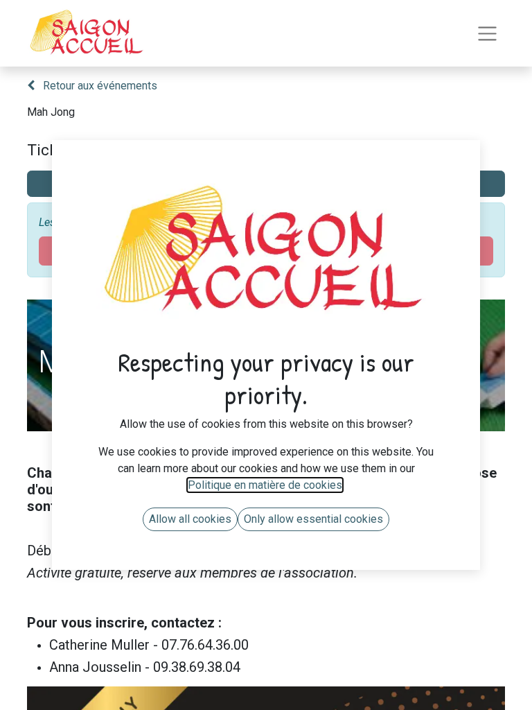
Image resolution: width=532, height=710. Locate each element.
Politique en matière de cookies (265, 485)
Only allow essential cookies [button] (313, 519)
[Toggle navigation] (487, 33)
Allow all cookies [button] (190, 519)
